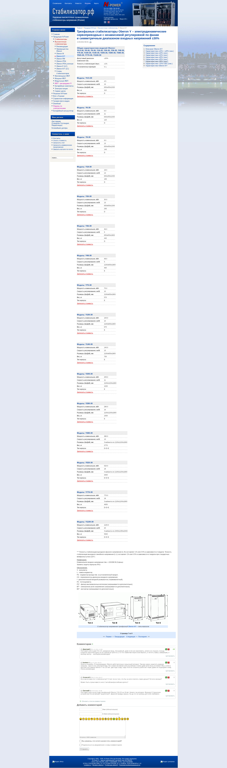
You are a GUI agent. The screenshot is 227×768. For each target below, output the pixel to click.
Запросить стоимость (85, 96)
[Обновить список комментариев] (93, 644)
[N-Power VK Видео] (109, 23)
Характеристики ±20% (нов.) (156, 57)
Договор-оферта (97, 765)
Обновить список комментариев (93, 701)
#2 (81, 677)
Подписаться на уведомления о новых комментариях (102, 745)
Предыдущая (120, 637)
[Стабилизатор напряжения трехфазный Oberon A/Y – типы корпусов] (123, 625)
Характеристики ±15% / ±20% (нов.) (159, 51)
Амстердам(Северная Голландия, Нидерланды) (60, 123)
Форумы (88, 3)
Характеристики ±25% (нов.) (156, 59)
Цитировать (170, 656)
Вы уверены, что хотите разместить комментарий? (102, 741)
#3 (81, 662)
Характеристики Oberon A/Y (156, 66)
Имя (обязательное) (110, 709)
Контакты (68, 3)
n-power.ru (87, 765)
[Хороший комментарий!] (166, 649)
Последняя (142, 637)
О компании (57, 3)
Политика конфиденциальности (129, 765)
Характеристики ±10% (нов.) (156, 53)
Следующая (130, 637)
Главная (79, 28)
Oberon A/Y (132, 626)
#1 (81, 691)
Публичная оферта (111, 765)
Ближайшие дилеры (60, 128)
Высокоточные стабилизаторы (108, 28)
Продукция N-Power (90, 28)
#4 (81, 649)
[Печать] (90, 42)
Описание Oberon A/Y (154, 49)
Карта (96, 3)
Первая (109, 637)
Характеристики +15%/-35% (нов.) (159, 64)
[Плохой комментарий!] (168, 649)
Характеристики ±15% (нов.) (156, 55)
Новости (78, 3)
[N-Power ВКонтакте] (105, 23)
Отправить (84, 749)
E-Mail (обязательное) (110, 714)
